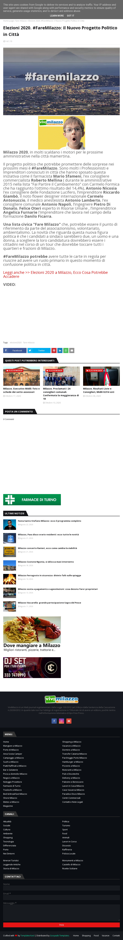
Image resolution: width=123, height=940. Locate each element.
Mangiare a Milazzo (12, 745)
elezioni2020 (15, 342)
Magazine (8, 805)
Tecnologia (8, 841)
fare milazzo (21, 20)
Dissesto (66, 845)
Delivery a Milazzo (71, 777)
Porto (5, 849)
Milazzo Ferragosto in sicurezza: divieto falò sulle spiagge (49, 575)
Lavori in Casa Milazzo (73, 785)
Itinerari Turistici (11, 860)
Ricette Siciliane (69, 868)
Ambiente (7, 833)
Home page (8, 20)
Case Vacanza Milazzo (73, 789)
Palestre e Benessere (72, 781)
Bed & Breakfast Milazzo (15, 793)
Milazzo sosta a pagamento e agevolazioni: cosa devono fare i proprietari (58, 589)
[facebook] (54, 721)
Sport (65, 829)
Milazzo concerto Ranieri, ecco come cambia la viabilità (47, 548)
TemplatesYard (27, 935)
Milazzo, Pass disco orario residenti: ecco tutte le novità (48, 534)
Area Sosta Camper (12, 753)
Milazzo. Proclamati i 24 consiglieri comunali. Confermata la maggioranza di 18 (61, 393)
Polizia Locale (68, 853)
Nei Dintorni (9, 853)
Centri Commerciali (71, 797)
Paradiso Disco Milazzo (73, 793)
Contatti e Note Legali (72, 801)
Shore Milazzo (10, 797)
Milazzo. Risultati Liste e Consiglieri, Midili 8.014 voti (98, 390)
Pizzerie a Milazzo (71, 765)
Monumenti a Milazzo (72, 860)
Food (64, 833)
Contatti (116, 935)
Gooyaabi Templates (59, 935)
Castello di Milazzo (71, 864)
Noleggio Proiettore (12, 781)
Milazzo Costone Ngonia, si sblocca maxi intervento (46, 561)
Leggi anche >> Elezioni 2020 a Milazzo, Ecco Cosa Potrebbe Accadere (55, 274)
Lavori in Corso (69, 841)
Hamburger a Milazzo (72, 761)
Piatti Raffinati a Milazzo (14, 765)
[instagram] (61, 721)
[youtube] (68, 721)
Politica (65, 821)
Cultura (6, 829)
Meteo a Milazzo (11, 801)
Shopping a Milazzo (71, 741)
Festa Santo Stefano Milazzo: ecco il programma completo (49, 520)
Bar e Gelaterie (10, 769)
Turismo (66, 825)
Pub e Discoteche (70, 773)
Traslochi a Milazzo (12, 789)
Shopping (7, 837)
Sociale (6, 825)
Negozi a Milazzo (11, 777)
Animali (65, 837)
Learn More (57, 15)
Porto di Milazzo (11, 749)
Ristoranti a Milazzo (71, 769)
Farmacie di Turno (11, 785)
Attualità (7, 821)
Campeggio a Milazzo (13, 757)
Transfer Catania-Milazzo (74, 753)
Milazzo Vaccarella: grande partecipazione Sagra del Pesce (49, 602)
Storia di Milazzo (11, 868)
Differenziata (9, 845)
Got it (70, 15)
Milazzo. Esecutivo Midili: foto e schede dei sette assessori (21, 390)
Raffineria (67, 849)
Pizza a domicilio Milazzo (15, 773)
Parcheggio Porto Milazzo (74, 757)
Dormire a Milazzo (71, 749)
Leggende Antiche (11, 864)
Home (6, 741)
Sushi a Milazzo (10, 761)
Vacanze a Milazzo (71, 745)
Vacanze (105, 935)
